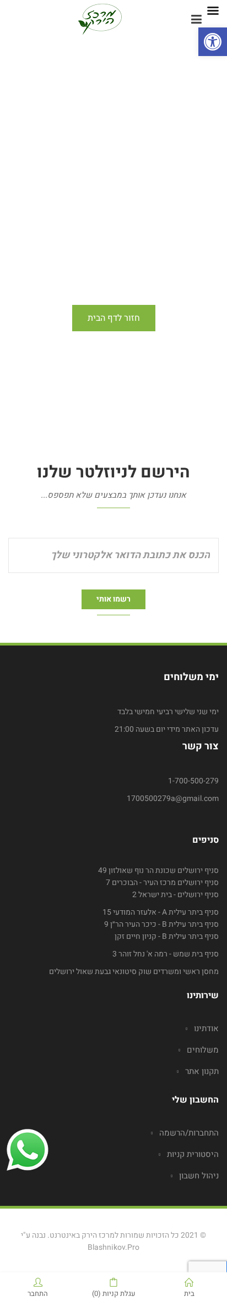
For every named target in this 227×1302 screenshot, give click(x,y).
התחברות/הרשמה (189, 1133)
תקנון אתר (202, 1071)
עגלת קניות (114, 1293)
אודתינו (206, 1028)
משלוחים (203, 1050)
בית (189, 1293)
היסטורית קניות (193, 1154)
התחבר (38, 1293)
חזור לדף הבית (114, 318)
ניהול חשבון (199, 1176)
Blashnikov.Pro (113, 1247)
